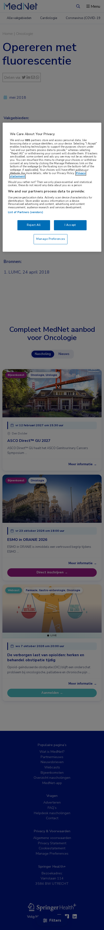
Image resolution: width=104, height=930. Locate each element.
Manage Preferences (50, 239)
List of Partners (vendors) (25, 212)
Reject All (34, 225)
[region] (52, 187)
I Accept (70, 225)
